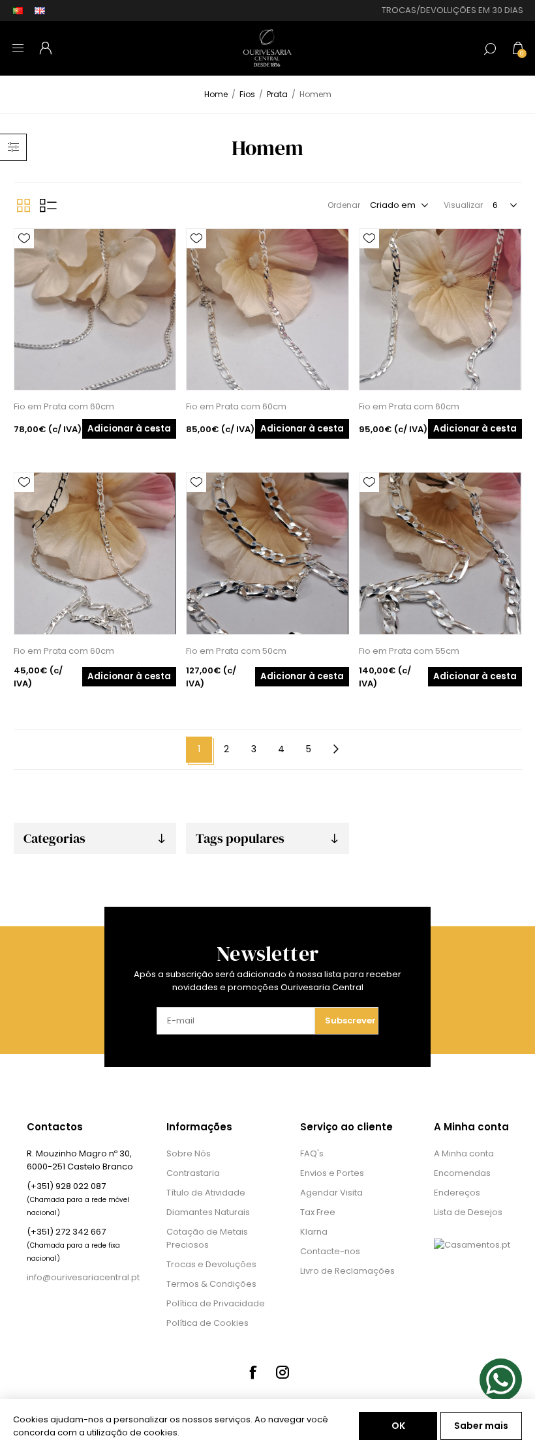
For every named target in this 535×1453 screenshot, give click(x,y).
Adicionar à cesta (129, 428)
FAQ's (312, 1153)
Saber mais (481, 1425)
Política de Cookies (207, 1323)
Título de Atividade (205, 1192)
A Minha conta (464, 1153)
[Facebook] (252, 1372)
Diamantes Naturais (208, 1212)
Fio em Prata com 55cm (409, 651)
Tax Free (317, 1212)
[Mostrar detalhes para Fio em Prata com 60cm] (95, 309)
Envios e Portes (332, 1173)
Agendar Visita (331, 1192)
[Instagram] (282, 1372)
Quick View (24, 258)
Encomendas (462, 1173)
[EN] (39, 10)
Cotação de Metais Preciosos (207, 1238)
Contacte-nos (330, 1251)
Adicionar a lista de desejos (24, 238)
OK (398, 1425)
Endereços (457, 1192)
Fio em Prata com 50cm (236, 651)
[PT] (17, 10)
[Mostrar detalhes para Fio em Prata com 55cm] (440, 553)
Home (216, 94)
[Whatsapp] (501, 1379)
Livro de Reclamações (347, 1271)
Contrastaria (193, 1173)
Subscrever (350, 1020)
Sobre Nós (188, 1153)
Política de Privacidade (215, 1303)
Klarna (314, 1232)
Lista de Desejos (468, 1212)
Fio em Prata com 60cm (64, 406)
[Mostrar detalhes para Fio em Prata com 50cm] (267, 553)
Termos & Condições (211, 1284)
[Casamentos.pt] (472, 1245)
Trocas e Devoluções (211, 1264)
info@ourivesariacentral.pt (83, 1277)
